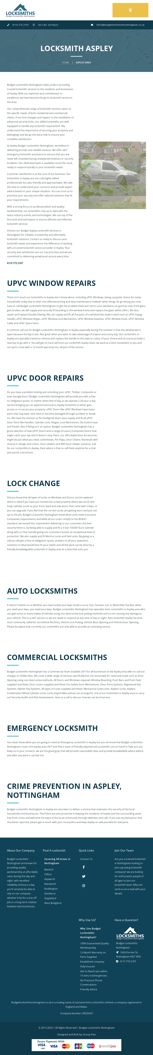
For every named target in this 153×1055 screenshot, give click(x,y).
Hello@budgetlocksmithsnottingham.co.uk (120, 24)
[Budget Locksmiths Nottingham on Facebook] (83, 867)
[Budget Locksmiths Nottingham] (20, 10)
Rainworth (50, 884)
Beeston (49, 869)
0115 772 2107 (21, 24)
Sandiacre (50, 893)
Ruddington (51, 888)
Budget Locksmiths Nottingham (97, 1027)
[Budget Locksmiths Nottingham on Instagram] (83, 885)
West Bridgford (52, 903)
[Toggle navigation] (131, 10)
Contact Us (86, 859)
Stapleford (50, 898)
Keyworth (49, 879)
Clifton (48, 874)
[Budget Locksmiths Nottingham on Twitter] (83, 876)
